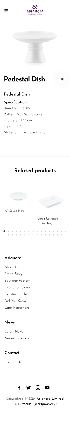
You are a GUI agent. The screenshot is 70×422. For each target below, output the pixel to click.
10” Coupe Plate (14, 210)
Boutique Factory (17, 281)
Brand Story (13, 274)
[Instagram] (38, 387)
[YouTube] (47, 387)
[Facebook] (19, 387)
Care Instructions (16, 308)
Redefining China (17, 294)
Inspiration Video (17, 287)
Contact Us (12, 362)
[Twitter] (28, 387)
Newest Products (16, 338)
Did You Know (15, 301)
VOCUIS (26, 404)
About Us (11, 267)
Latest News (13, 331)
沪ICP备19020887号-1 (45, 404)
